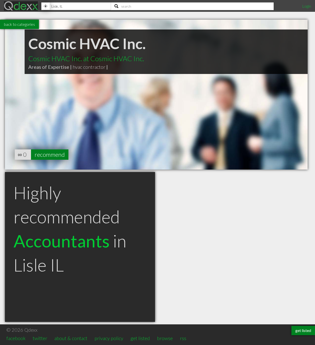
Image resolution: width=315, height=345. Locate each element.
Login (306, 6)
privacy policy (108, 338)
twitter (40, 338)
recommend (50, 154)
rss (183, 338)
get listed (140, 338)
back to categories (19, 24)
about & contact (70, 338)
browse (165, 338)
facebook (16, 338)
